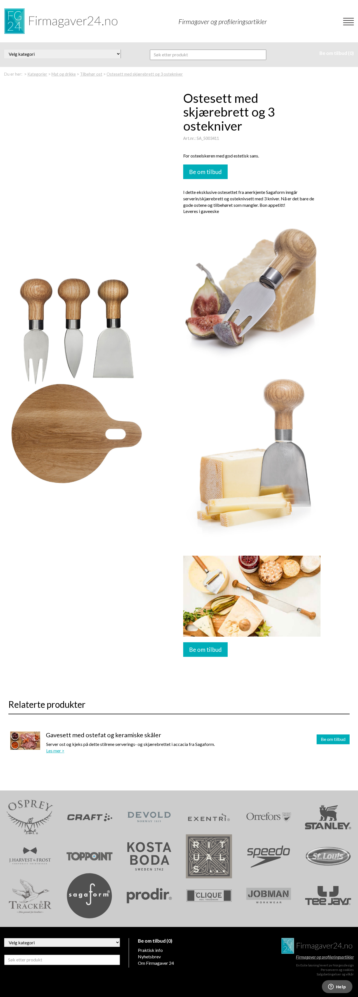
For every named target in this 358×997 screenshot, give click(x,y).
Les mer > (55, 750)
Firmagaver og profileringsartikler (325, 956)
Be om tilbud (333, 739)
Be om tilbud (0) (336, 53)
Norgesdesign (343, 965)
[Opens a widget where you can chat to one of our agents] (337, 987)
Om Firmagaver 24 (156, 963)
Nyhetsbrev (149, 956)
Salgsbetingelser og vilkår (335, 974)
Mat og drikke (63, 74)
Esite (304, 965)
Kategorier (37, 74)
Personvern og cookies (337, 970)
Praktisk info (150, 950)
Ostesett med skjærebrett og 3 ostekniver (145, 74)
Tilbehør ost (91, 74)
